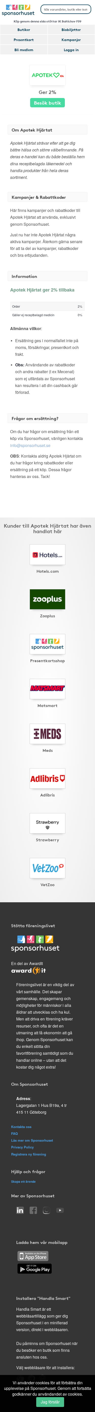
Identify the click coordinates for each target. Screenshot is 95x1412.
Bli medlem (23, 49)
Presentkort (24, 39)
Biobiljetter (71, 29)
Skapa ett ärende (23, 1181)
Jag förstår (50, 1402)
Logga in (71, 49)
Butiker (23, 29)
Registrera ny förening (28, 1154)
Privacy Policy (22, 1147)
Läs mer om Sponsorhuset (32, 1140)
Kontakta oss (21, 1126)
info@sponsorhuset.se (30, 445)
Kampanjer (71, 39)
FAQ (14, 1133)
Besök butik (47, 102)
